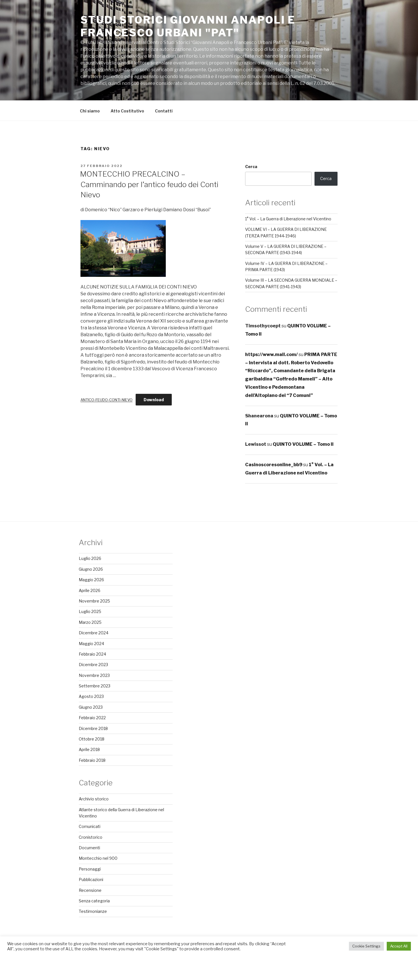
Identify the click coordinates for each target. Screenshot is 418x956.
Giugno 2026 (91, 569)
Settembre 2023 (94, 685)
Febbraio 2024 (92, 654)
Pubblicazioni (91, 879)
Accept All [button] (398, 946)
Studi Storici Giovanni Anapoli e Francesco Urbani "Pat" (187, 26)
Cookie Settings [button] (366, 946)
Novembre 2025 (94, 601)
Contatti (164, 110)
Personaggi (90, 869)
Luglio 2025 (90, 611)
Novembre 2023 (94, 675)
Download (154, 399)
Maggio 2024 (91, 643)
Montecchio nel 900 (98, 858)
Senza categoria (94, 900)
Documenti (89, 847)
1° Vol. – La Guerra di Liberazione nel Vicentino (288, 218)
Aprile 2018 (89, 749)
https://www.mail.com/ (271, 354)
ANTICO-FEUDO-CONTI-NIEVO (106, 400)
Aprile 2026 (89, 590)
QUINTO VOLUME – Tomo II (303, 444)
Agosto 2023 (91, 696)
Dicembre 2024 (93, 632)
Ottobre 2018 (91, 739)
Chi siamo (90, 110)
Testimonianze (93, 911)
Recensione (90, 890)
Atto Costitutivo (127, 110)
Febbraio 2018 (92, 760)
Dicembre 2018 (93, 728)
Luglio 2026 (90, 558)
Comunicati (89, 826)
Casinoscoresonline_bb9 (273, 464)
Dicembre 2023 (93, 664)
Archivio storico (94, 798)
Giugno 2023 (91, 707)
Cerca (251, 166)
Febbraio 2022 (92, 717)
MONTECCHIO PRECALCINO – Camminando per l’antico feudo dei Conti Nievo (149, 184)
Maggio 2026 (91, 579)
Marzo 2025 (90, 622)
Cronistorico (90, 837)
